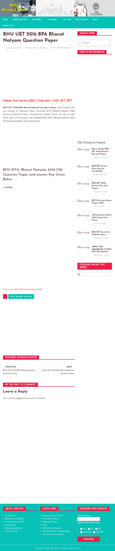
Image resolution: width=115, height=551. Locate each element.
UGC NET (100, 532)
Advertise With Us (13, 528)
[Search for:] (94, 42)
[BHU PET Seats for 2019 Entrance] (83, 232)
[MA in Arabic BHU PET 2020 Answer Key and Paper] (83, 149)
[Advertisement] (39, 77)
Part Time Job (11, 531)
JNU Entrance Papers (52, 528)
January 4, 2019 (14, 48)
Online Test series (51, 534)
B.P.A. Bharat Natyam (61, 48)
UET (92, 528)
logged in (20, 398)
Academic (36, 19)
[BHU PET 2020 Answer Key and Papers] (83, 183)
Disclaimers (10, 525)
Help (95, 19)
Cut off (67, 19)
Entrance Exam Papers (53, 515)
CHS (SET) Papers (51, 518)
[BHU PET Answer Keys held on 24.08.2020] (83, 166)
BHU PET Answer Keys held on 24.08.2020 (100, 168)
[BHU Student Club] (57, 15)
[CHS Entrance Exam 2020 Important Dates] (83, 215)
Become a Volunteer (14, 518)
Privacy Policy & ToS (14, 522)
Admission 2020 (19, 19)
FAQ (44, 525)
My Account (82, 19)
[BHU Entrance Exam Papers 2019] (83, 201)
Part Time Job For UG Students (56, 531)
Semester (88, 532)
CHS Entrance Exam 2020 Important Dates (101, 217)
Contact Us (10, 515)
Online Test (8, 25)
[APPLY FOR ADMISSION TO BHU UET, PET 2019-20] (83, 247)
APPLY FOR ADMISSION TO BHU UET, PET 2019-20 (102, 249)
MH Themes (75, 548)
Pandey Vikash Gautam (36, 48)
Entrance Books (50, 522)
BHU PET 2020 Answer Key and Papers (99, 185)
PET (100, 528)
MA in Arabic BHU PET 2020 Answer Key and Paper (100, 151)
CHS (85, 528)
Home (5, 19)
